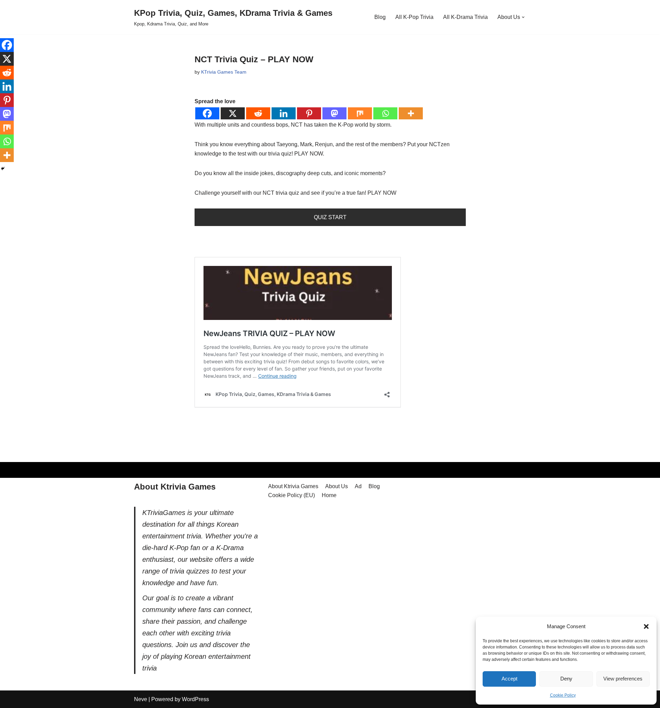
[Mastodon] (334, 113)
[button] (646, 626)
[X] (233, 113)
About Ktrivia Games (293, 486)
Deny (566, 679)
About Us (336, 486)
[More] (411, 113)
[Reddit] (258, 113)
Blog (380, 17)
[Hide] (3, 168)
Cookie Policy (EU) (291, 495)
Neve (140, 699)
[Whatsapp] (385, 113)
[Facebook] (207, 113)
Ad (358, 486)
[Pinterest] (309, 113)
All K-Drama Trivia (465, 17)
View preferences (622, 679)
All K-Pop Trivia (414, 17)
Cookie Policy (563, 695)
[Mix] (360, 113)
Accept (509, 679)
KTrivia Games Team (223, 72)
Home (329, 495)
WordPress (195, 699)
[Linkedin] (284, 113)
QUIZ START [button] (330, 217)
